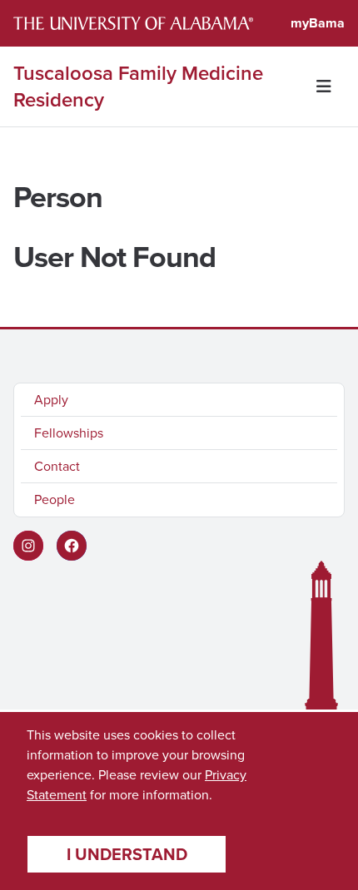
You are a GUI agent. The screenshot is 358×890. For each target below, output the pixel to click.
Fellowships (68, 433)
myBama (318, 22)
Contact (57, 466)
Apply (51, 399)
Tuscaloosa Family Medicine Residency (138, 86)
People (54, 499)
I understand (127, 854)
